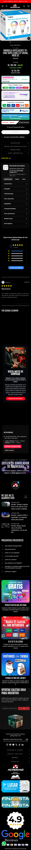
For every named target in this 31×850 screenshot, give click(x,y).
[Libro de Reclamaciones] (15, 775)
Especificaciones (8, 179)
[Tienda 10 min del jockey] (15, 664)
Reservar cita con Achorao (15, 398)
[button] (15, 79)
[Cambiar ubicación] (6, 6)
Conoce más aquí (5, 81)
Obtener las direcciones (12, 446)
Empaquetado (7, 203)
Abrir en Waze (9, 450)
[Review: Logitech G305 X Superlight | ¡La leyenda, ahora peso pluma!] (5, 514)
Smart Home (17, 45)
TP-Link (15, 48)
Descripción (15, 143)
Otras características (9, 213)
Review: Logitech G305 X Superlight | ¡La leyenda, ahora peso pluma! (19, 517)
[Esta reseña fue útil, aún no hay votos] (24, 304)
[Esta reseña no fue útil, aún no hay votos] (27, 304)
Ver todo (25, 497)
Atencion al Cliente (15, 750)
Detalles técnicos (8, 218)
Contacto (15, 761)
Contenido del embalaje (10, 208)
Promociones (15, 149)
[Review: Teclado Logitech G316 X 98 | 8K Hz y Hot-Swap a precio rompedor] (5, 504)
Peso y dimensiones (9, 198)
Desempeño (7, 189)
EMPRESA (15, 757)
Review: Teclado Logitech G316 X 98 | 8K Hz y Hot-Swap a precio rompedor (19, 506)
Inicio (11, 45)
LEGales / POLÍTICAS (15, 753)
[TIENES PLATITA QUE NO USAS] (15, 591)
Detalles (17, 179)
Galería (24, 179)
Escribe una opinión (16, 267)
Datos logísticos (8, 223)
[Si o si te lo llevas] (15, 627)
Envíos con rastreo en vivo (15, 146)
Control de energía (8, 193)
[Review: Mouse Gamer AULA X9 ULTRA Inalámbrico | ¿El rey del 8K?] (5, 525)
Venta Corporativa (15, 153)
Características (8, 184)
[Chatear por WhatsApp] (4, 843)
